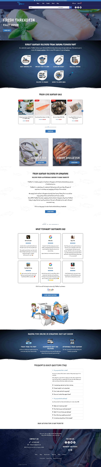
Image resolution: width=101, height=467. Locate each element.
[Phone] (78, 7)
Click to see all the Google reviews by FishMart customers (50, 286)
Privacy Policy (42, 458)
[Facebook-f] (66, 442)
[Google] (74, 442)
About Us (54, 454)
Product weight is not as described (61, 388)
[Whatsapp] (76, 7)
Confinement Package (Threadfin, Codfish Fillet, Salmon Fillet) (58, 117)
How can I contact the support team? (62, 394)
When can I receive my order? (60, 406)
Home (36, 454)
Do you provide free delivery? (60, 398)
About (53, 3)
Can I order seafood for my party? (61, 391)
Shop (38, 3)
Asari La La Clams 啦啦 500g (26, 117)
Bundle (48, 3)
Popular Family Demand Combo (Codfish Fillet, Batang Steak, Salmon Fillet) (75, 118)
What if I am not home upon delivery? (62, 412)
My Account (47, 454)
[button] (1, 24)
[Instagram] (69, 442)
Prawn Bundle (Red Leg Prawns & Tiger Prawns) (42, 117)
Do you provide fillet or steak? (61, 370)
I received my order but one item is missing (63, 385)
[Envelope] (81, 7)
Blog (58, 3)
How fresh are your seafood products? (62, 409)
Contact (64, 454)
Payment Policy (49, 458)
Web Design (76, 464)
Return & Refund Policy (57, 458)
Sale (43, 3)
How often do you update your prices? (62, 415)
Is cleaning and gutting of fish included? (63, 418)
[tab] (67, 370)
